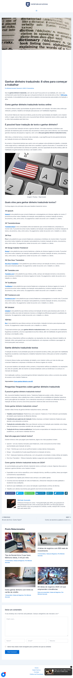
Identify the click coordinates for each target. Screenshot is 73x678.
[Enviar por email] (49, 493)
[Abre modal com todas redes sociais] (66, 493)
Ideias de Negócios (19, 560)
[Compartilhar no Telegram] (59, 493)
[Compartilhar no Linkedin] (40, 493)
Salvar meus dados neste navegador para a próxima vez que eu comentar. (29, 646)
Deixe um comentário (43, 592)
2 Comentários (30, 88)
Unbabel (7, 311)
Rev (6, 323)
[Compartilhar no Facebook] (10, 493)
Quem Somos (36, 670)
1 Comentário (8, 595)
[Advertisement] (36, 66)
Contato (36, 672)
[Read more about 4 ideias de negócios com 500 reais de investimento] (53, 539)
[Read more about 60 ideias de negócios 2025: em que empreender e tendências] (53, 575)
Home (36, 668)
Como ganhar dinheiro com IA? (23, 381)
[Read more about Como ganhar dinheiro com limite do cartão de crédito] (20, 577)
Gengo (7, 251)
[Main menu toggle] (36, 11)
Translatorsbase (10, 226)
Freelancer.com (10, 298)
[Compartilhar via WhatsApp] (29, 493)
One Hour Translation (11, 263)
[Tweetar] (20, 493)
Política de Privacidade (36, 674)
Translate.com (9, 274)
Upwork (7, 214)
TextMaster (8, 286)
